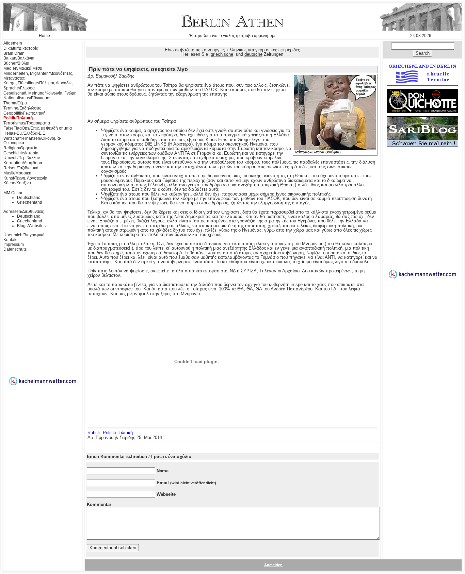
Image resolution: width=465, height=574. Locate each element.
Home (44, 35)
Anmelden (273, 565)
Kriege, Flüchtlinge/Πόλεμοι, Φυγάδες (38, 83)
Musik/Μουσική (17, 173)
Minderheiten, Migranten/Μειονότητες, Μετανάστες (38, 76)
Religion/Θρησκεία (20, 148)
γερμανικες (266, 49)
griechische (222, 54)
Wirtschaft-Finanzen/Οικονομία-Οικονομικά (32, 141)
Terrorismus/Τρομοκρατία (26, 123)
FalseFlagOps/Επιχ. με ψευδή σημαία (37, 128)
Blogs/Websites (31, 225)
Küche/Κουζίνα (17, 183)
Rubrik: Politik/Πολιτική (110, 432)
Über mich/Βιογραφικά (24, 235)
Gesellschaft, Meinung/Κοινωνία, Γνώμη (40, 93)
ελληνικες (236, 49)
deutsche (253, 54)
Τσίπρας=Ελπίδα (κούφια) (317, 152)
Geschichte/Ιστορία (20, 153)
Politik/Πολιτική (18, 118)
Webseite (166, 494)
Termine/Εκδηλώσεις (22, 108)
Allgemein (12, 43)
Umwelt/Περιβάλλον (21, 157)
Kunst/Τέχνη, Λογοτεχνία (25, 178)
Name (163, 470)
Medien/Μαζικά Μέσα (22, 68)
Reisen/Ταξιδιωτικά (20, 168)
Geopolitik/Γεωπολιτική (24, 113)
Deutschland (29, 197)
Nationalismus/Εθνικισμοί (26, 98)
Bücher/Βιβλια (16, 63)
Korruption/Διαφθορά (22, 163)
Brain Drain (14, 53)
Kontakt (10, 239)
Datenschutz (15, 249)
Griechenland (29, 202)
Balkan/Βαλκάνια (18, 58)
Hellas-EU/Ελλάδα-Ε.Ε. (24, 133)
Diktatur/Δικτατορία (20, 48)
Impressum (13, 244)
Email (186, 482)
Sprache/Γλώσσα (19, 88)
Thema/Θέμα (15, 103)
